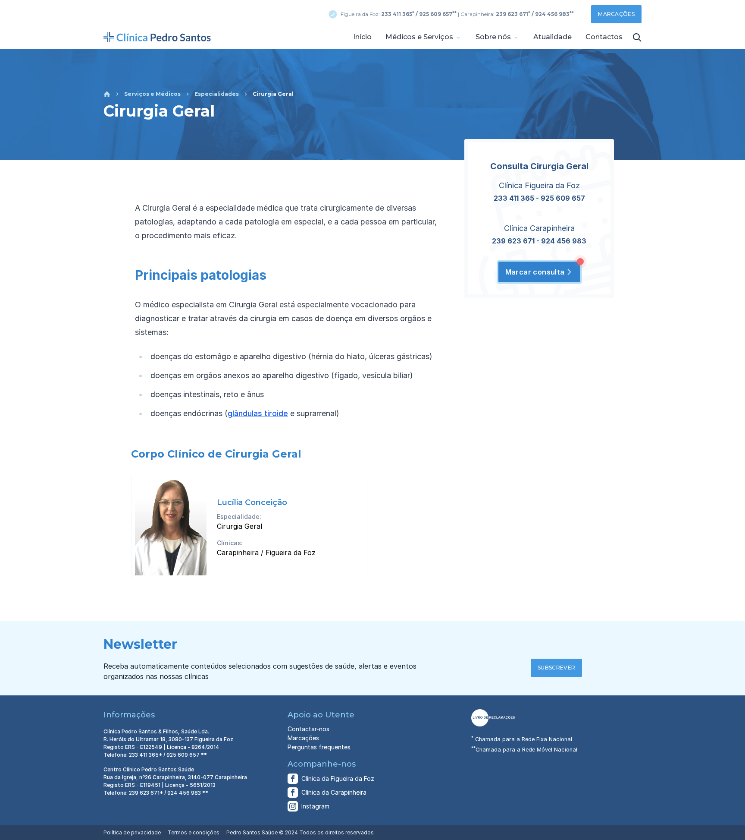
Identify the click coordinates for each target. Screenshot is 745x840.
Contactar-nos (308, 729)
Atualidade (552, 37)
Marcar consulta (535, 272)
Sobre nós (494, 37)
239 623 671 (513, 241)
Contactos (604, 37)
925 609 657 (563, 198)
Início (362, 37)
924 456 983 (563, 241)
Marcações (616, 14)
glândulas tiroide (258, 413)
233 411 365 (514, 198)
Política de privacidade (132, 832)
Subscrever (556, 667)
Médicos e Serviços (420, 37)
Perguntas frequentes (319, 747)
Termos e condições (193, 832)
